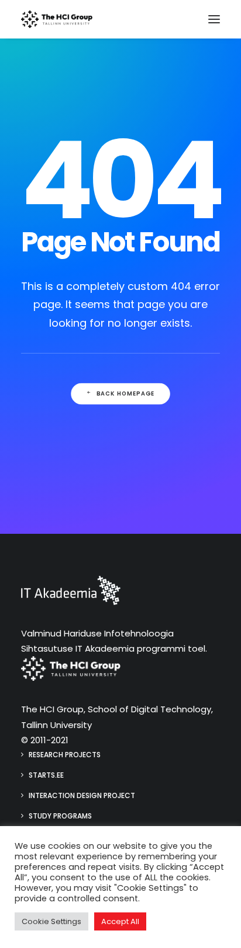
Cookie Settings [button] (51, 921)
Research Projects (65, 755)
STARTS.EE (46, 775)
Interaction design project (82, 795)
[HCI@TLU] (56, 19)
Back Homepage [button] (126, 394)
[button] (214, 19)
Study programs (60, 816)
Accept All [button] (120, 921)
